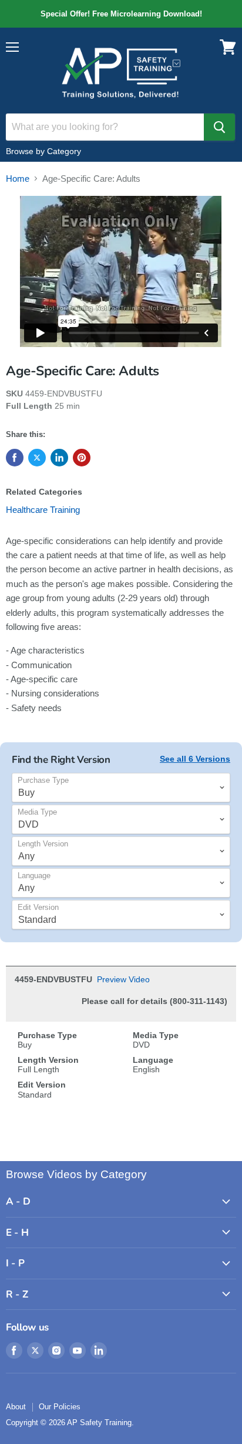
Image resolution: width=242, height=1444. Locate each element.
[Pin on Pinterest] (81, 457)
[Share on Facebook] (14, 457)
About (16, 1406)
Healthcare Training (43, 510)
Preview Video (123, 979)
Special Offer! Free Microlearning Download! (121, 13)
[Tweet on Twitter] (37, 457)
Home (17, 179)
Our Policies (59, 1406)
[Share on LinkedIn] (59, 457)
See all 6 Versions (195, 758)
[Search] (219, 127)
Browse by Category (43, 151)
